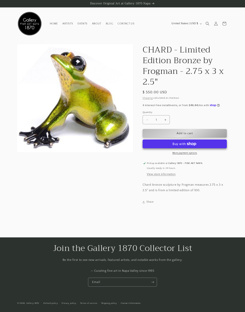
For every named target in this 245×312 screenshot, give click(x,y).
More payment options (184, 153)
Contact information (131, 303)
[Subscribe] (152, 282)
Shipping (148, 98)
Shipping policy (109, 303)
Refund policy (50, 303)
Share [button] (150, 201)
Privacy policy (69, 303)
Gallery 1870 (32, 303)
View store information (161, 174)
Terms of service (88, 303)
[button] (207, 23)
